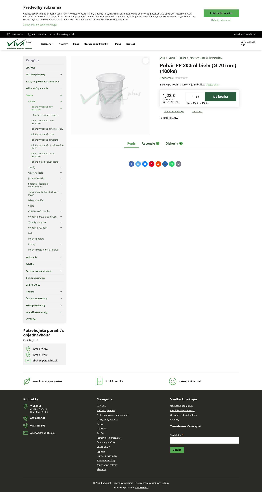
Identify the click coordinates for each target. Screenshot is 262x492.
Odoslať (177, 449)
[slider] (181, 78)
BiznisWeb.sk (142, 487)
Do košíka (220, 96)
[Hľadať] (227, 44)
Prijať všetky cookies (221, 13)
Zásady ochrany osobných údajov (152, 482)
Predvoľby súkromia (123, 482)
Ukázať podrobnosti (221, 20)
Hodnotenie (167, 78)
